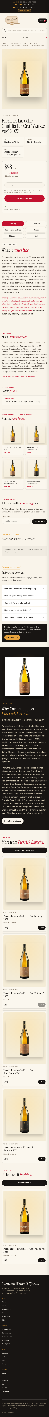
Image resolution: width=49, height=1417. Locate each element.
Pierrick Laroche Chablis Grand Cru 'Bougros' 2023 (20, 1149)
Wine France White (31, 44)
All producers (7, 1336)
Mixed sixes (6, 1316)
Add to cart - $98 (24, 198)
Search (4, 1364)
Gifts (3, 1320)
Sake (3, 1313)
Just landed (6, 1329)
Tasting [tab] (13, 224)
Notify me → (40, 521)
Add (42, 928)
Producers (6, 1380)
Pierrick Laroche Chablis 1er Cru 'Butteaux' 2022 (23, 995)
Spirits (4, 1305)
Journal (4, 1377)
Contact (5, 1353)
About (4, 1373)
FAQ (3, 1357)
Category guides (8, 1333)
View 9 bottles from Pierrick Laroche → (19, 376)
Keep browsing (24, 1183)
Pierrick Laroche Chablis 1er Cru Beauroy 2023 (22, 917)
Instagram (5, 1391)
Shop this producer (12, 821)
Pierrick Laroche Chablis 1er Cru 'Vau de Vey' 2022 (24, 1250)
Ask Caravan (12, 637)
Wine (4, 1302)
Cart (42, 20)
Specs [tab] (36, 230)
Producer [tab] (36, 224)
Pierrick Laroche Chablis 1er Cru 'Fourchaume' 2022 (18, 1072)
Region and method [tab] (13, 230)
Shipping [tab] (13, 236)
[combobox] (24, 30)
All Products (16, 44)
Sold (42, 1005)
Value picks (6, 1344)
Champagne (6, 1309)
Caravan (4, 44)
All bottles (5, 1340)
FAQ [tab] (36, 236)
